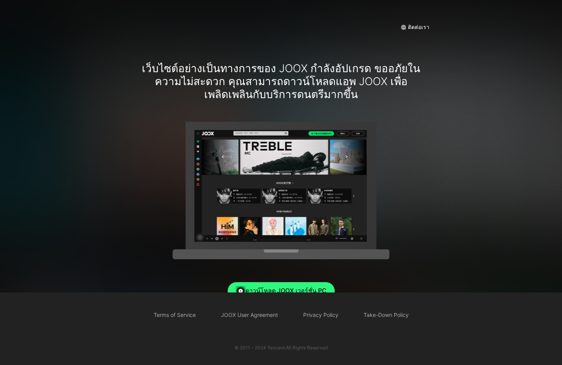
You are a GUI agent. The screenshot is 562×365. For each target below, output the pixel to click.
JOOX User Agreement (249, 315)
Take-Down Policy (386, 315)
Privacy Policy (320, 315)
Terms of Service (175, 315)
